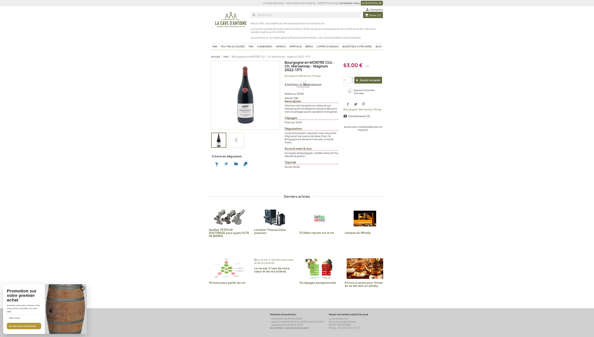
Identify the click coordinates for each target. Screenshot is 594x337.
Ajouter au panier (368, 80)
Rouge (317, 76)
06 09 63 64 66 (373, 3)
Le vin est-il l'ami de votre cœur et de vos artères (272, 269)
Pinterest (363, 104)
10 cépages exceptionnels (317, 283)
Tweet (356, 104)
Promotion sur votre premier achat (22, 295)
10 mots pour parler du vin (227, 283)
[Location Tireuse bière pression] (274, 217)
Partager (348, 104)
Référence (290, 93)
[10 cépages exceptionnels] (319, 268)
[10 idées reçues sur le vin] (319, 218)
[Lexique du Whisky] (365, 218)
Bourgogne (291, 76)
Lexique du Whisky (358, 233)
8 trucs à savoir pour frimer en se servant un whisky (364, 284)
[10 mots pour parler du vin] (229, 268)
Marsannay (305, 76)
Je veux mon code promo (22, 326)
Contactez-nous (350, 3)
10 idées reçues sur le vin (316, 233)
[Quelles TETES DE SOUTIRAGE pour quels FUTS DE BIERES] (229, 217)
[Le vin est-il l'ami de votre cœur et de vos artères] (274, 261)
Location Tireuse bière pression (270, 231)
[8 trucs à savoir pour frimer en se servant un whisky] (365, 268)
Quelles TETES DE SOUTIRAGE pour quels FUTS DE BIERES (229, 233)
